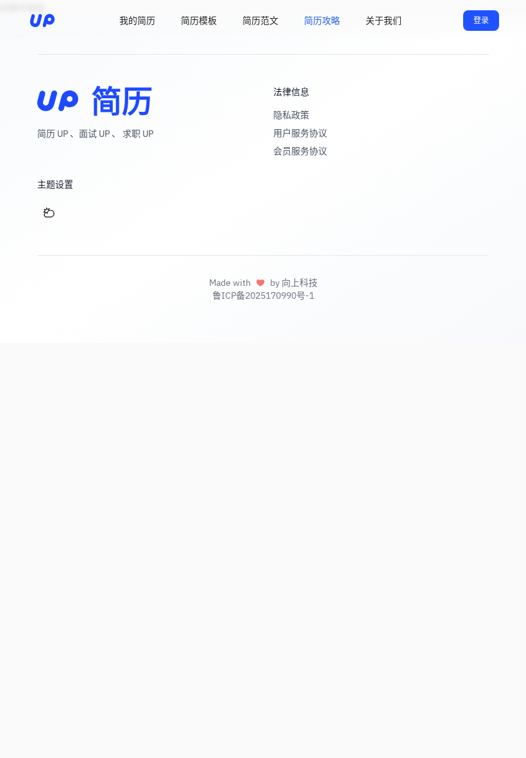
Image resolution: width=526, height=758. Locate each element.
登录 (481, 20)
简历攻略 (322, 20)
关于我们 (384, 20)
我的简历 (137, 20)
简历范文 (260, 20)
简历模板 (199, 20)
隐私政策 (291, 115)
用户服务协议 (300, 133)
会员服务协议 (300, 151)
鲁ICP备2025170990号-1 (263, 295)
